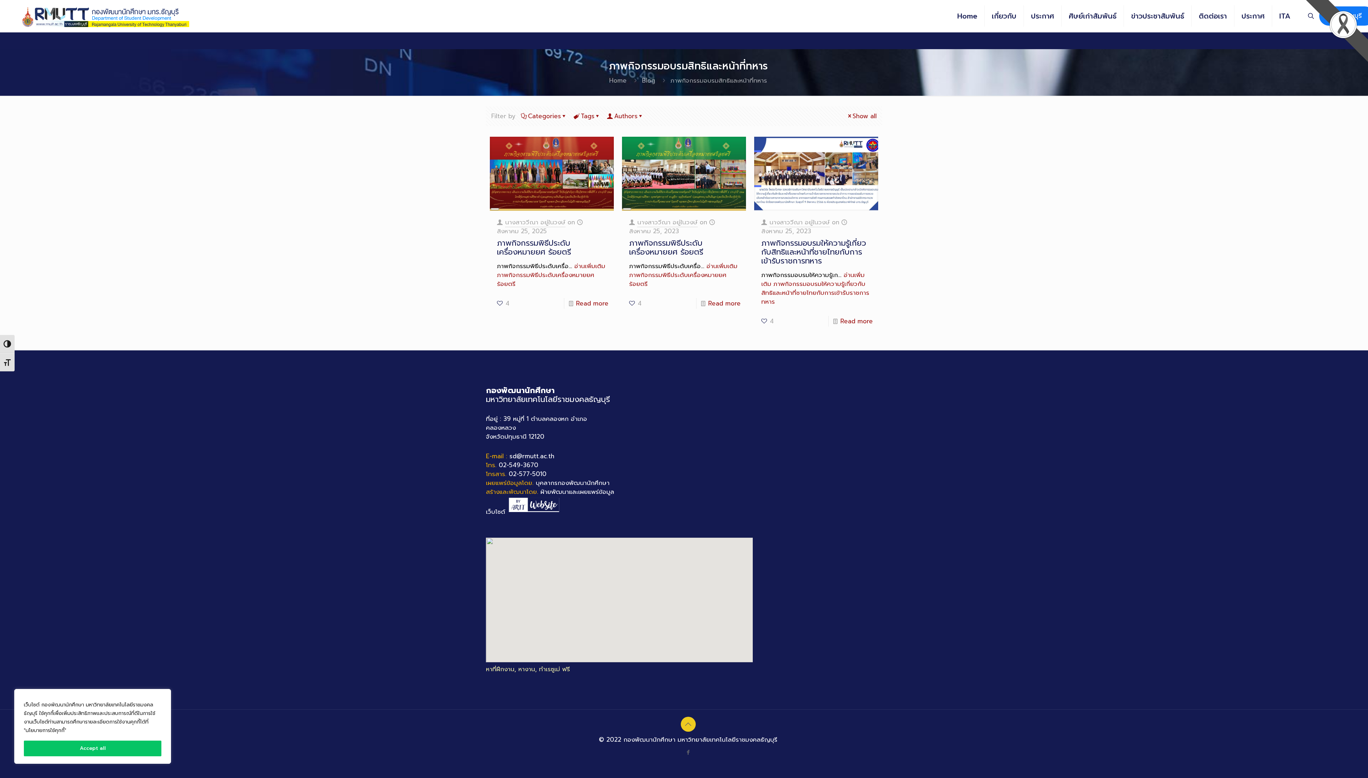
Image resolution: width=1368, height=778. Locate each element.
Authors (626, 116)
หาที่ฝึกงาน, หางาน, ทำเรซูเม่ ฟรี (528, 669)
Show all (865, 116)
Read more (592, 303)
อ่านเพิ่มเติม (551, 274)
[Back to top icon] (688, 724)
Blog (648, 80)
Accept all (93, 748)
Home (618, 80)
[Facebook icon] (688, 752)
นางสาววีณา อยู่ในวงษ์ (535, 222)
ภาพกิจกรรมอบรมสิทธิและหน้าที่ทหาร (718, 80)
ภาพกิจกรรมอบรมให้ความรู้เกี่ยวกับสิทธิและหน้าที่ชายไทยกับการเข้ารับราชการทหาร (813, 252)
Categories (544, 116)
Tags (588, 116)
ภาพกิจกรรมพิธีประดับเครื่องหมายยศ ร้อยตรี (534, 247)
